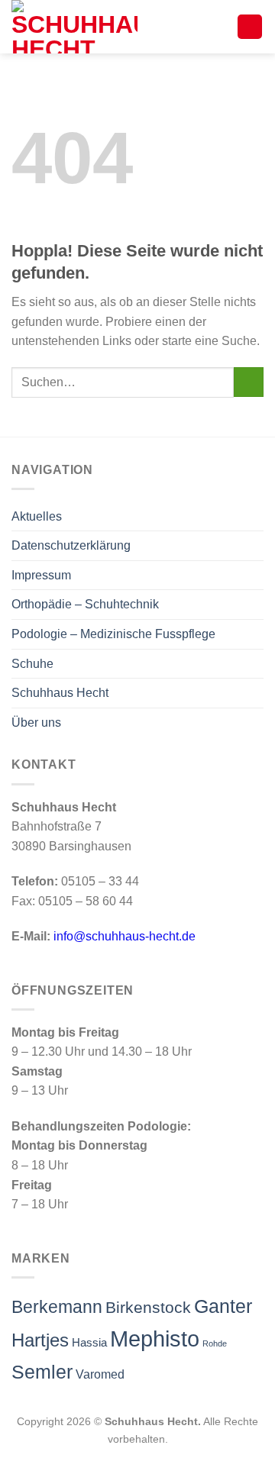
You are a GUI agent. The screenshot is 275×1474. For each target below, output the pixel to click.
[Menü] (250, 27)
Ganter (223, 1306)
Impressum (41, 575)
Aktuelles (36, 516)
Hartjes (40, 1340)
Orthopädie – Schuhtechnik (85, 604)
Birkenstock (148, 1307)
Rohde (214, 1343)
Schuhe (32, 663)
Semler (42, 1372)
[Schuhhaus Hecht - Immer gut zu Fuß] (87, 26)
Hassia (89, 1343)
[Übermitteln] (249, 382)
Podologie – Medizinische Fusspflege (113, 633)
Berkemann (56, 1307)
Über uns (36, 722)
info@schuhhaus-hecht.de (124, 936)
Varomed (100, 1374)
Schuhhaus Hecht (59, 692)
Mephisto (154, 1338)
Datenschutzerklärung (71, 545)
